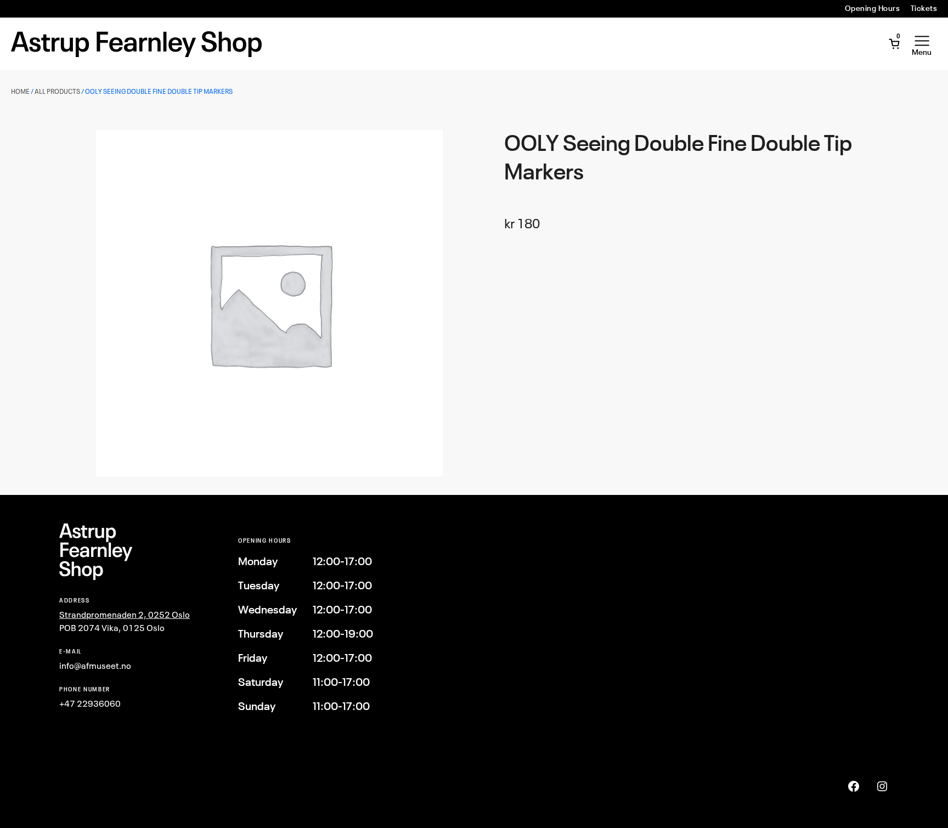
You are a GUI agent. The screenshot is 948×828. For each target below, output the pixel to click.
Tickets (924, 8)
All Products (57, 91)
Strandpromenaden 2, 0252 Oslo (124, 614)
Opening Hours (872, 8)
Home (20, 91)
